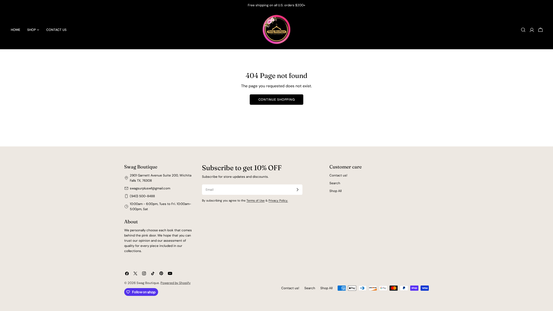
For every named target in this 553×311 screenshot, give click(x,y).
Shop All (335, 191)
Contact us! (338, 175)
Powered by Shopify (175, 283)
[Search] (523, 29)
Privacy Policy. (278, 200)
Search (334, 183)
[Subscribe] (297, 189)
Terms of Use (255, 200)
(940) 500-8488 (142, 196)
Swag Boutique (148, 283)
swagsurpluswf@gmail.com (150, 188)
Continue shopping (276, 99)
